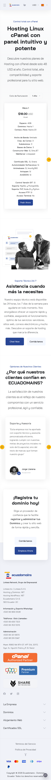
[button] (49, 159)
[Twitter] (11, 693)
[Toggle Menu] (4, 5)
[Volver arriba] (25, 754)
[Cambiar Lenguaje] (44, 5)
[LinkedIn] (18, 693)
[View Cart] (24, 5)
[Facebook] (4, 693)
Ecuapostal (26, 473)
